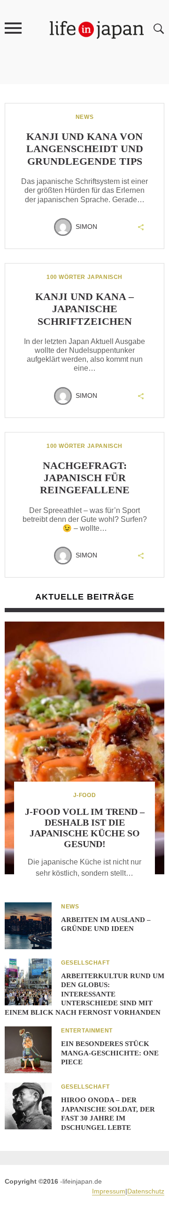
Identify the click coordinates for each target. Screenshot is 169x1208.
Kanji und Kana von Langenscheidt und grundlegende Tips (84, 149)
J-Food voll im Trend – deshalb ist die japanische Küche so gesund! (85, 827)
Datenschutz (145, 1191)
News (84, 117)
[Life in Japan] (97, 29)
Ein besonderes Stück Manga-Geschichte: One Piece (110, 1053)
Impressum (108, 1191)
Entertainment (87, 1030)
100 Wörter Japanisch (84, 277)
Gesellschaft (85, 962)
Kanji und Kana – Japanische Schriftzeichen (84, 309)
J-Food (84, 795)
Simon (86, 226)
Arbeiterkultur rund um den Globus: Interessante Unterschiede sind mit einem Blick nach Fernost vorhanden (84, 994)
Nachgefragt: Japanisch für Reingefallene (85, 478)
